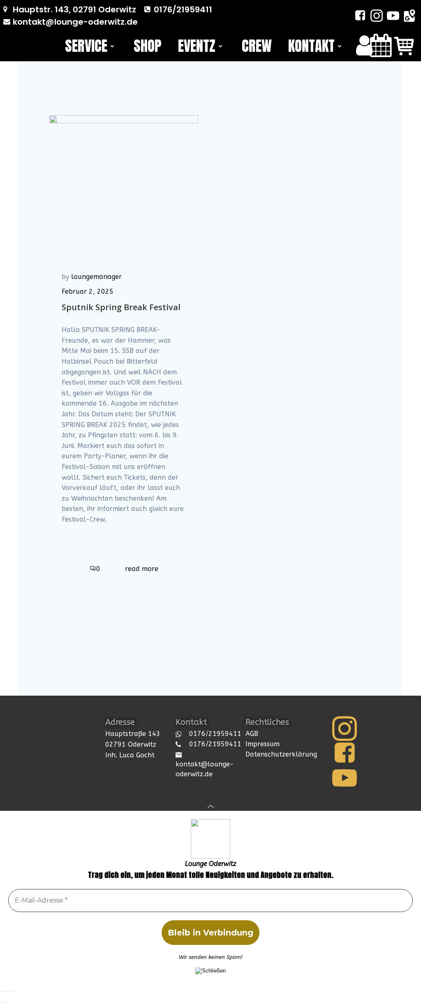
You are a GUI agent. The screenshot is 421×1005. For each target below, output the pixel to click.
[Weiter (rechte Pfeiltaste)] (4, 1002)
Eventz (196, 46)
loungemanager (96, 277)
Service (86, 46)
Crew (257, 46)
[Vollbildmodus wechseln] (4, 991)
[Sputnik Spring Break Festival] (123, 142)
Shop (148, 46)
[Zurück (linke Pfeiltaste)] (1, 1002)
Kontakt (311, 46)
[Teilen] (8, 991)
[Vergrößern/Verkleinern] (1, 991)
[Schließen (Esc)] (12, 991)
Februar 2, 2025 (87, 291)
